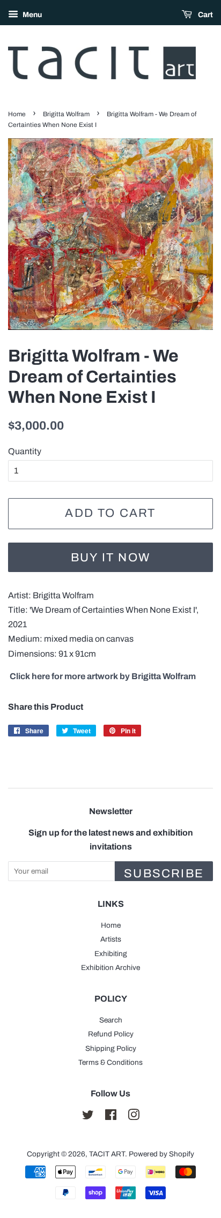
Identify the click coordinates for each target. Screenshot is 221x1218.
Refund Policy (111, 1034)
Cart (204, 15)
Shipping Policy (110, 1048)
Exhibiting (110, 954)
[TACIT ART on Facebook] (111, 1117)
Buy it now (110, 557)
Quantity (24, 451)
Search (110, 1020)
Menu (31, 15)
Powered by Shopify (161, 1154)
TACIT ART (107, 1154)
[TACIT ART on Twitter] (88, 1117)
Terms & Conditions (110, 1062)
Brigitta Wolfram (66, 114)
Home (17, 114)
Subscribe (164, 873)
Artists (110, 939)
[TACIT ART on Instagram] (133, 1117)
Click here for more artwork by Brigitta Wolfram (103, 676)
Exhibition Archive (110, 968)
